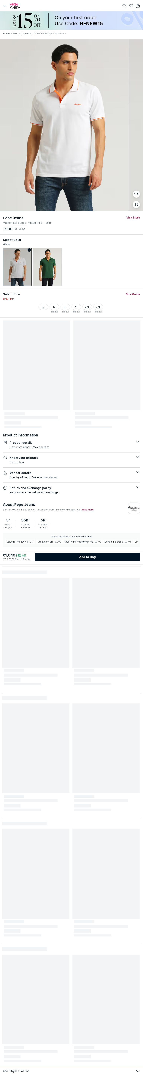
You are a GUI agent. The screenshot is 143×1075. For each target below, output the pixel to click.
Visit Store (133, 217)
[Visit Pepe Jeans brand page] (134, 508)
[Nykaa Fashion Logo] (64, 6)
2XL (87, 306)
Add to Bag (87, 557)
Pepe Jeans (13, 218)
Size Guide (133, 294)
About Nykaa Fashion (16, 1071)
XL (76, 306)
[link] (17, 267)
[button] (5, 6)
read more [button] (87, 509)
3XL (98, 306)
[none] (71, 20)
